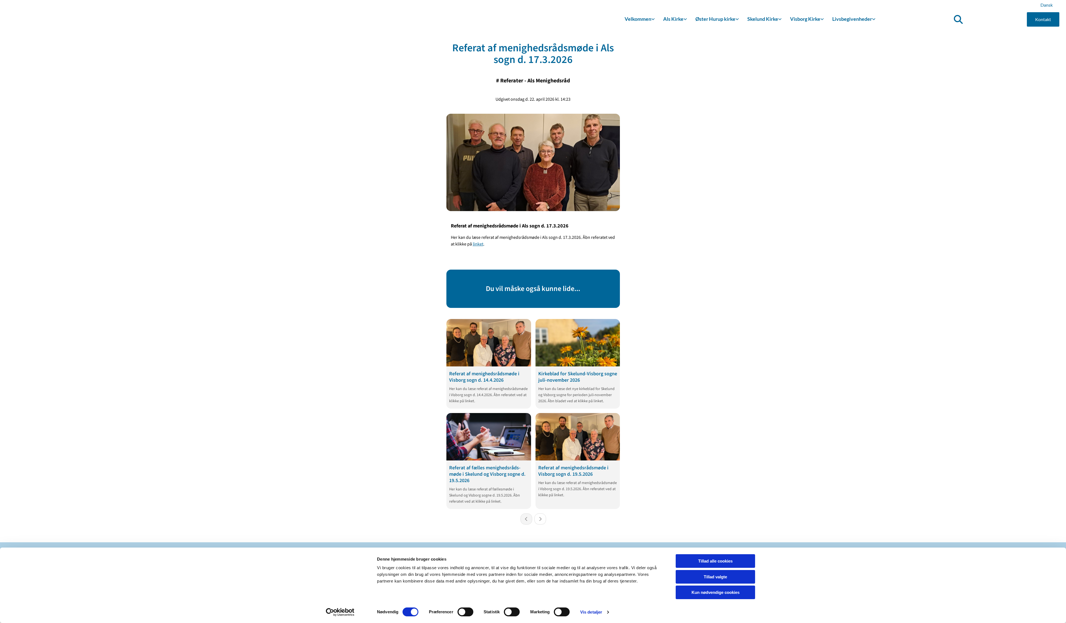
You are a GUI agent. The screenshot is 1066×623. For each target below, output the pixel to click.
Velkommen (638, 19)
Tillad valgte (715, 576)
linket (478, 244)
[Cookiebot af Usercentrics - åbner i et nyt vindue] (340, 612)
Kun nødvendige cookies (716, 592)
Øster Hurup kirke (715, 19)
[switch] (465, 611)
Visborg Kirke (805, 19)
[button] (1043, 19)
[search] (958, 19)
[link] (639, 19)
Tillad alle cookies (715, 561)
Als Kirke (673, 19)
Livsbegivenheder (852, 19)
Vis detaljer (591, 612)
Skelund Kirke (762, 19)
